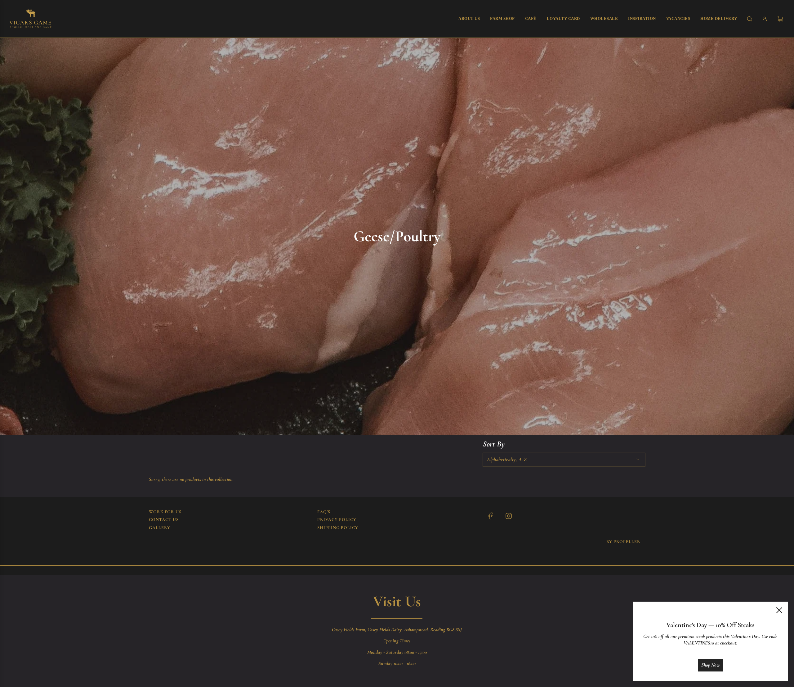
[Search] (749, 19)
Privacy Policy (336, 519)
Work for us (165, 511)
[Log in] (765, 19)
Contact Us (164, 519)
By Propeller (623, 541)
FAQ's (323, 511)
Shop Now (710, 665)
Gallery (159, 527)
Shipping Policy (337, 527)
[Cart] (781, 19)
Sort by (494, 444)
